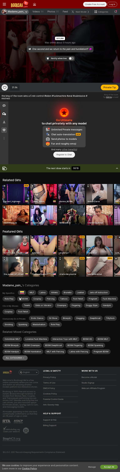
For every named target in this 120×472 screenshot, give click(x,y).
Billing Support (49, 425)
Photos (53, 11)
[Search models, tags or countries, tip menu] (115, 11)
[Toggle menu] (4, 4)
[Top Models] (34, 4)
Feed (65, 11)
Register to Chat (64, 154)
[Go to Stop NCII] (12, 439)
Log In (112, 4)
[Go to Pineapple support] (26, 430)
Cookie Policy (29, 468)
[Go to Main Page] (19, 4)
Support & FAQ (49, 420)
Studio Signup (88, 383)
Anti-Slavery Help (51, 405)
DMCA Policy (49, 388)
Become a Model (89, 377)
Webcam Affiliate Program (93, 388)
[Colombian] (22, 292)
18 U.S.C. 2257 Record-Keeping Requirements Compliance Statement (34, 452)
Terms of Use (49, 383)
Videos (38, 11)
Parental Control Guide (53, 399)
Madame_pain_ (12, 285)
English (26, 372)
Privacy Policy (49, 377)
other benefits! (69, 149)
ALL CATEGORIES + (15, 358)
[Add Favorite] (5, 87)
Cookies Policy (50, 394)
